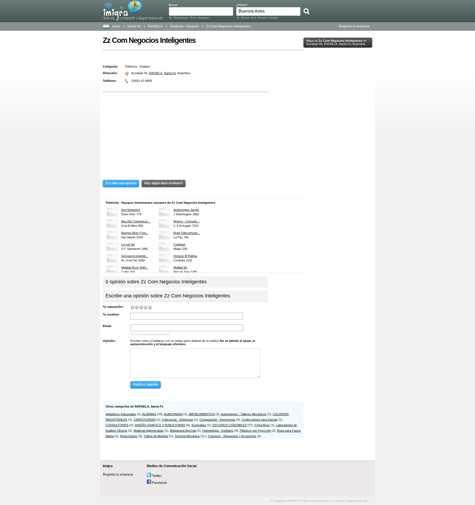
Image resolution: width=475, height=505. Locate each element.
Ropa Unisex (128, 436)
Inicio (116, 26)
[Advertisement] (185, 132)
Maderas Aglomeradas (149, 430)
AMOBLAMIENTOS (202, 414)
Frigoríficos (262, 425)
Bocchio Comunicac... (135, 221)
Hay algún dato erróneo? (163, 183)
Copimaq (179, 244)
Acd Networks (130, 209)
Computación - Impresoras (217, 419)
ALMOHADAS (173, 414)
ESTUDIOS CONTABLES (229, 425)
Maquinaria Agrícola (183, 430)
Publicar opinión (145, 384)
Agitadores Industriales (121, 414)
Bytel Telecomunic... (186, 233)
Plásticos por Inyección (255, 430)
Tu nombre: (111, 314)
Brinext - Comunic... (186, 221)
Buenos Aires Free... (134, 233)
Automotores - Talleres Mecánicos (243, 414)
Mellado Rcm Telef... (134, 267)
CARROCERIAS (145, 419)
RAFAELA (155, 73)
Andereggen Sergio (186, 209)
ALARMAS (149, 414)
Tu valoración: (113, 306)
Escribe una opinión (121, 183)
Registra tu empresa (354, 26)
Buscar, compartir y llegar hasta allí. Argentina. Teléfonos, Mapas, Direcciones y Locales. (133, 10)
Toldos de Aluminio (156, 436)
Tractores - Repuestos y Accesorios (232, 436)
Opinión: (109, 340)
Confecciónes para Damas (259, 419)
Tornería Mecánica (187, 436)
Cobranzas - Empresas (177, 419)
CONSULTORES (117, 425)
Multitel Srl (180, 267)
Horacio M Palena (185, 256)
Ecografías (199, 425)
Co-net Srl (128, 244)
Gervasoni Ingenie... (134, 256)
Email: (107, 326)
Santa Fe (134, 26)
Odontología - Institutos (217, 430)
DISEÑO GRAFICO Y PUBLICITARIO (160, 425)
